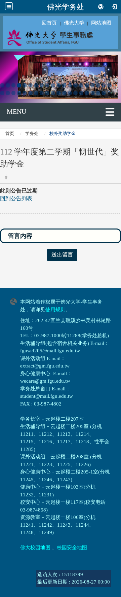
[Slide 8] (42, 85)
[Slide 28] (42, 93)
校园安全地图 (72, 547)
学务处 (31, 133)
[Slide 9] (47, 85)
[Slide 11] (58, 85)
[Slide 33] (70, 93)
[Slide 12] (64, 85)
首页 (9, 133)
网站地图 (101, 23)
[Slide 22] (8, 93)
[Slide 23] (13, 93)
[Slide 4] (19, 85)
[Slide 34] (75, 93)
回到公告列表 (16, 198)
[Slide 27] (36, 93)
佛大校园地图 (35, 547)
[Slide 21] (2, 93)
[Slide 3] (13, 85)
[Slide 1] (2, 85)
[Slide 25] (25, 93)
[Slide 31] (58, 93)
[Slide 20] (109, 85)
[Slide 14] (75, 85)
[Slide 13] (70, 85)
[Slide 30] (53, 93)
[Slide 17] (92, 85)
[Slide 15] (81, 85)
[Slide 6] (30, 85)
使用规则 (55, 309)
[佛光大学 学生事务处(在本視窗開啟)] (60, 37)
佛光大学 (74, 23)
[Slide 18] (98, 85)
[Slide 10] (53, 85)
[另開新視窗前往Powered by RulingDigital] (15, 301)
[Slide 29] (47, 93)
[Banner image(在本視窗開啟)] (60, 76)
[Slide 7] (36, 85)
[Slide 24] (19, 93)
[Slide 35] (81, 93)
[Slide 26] (30, 93)
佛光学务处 (65, 6)
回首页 (49, 23)
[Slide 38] (98, 93)
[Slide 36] (87, 93)
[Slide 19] (104, 85)
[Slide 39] (104, 93)
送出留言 (62, 254)
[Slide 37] (92, 93)
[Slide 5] (25, 85)
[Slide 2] (8, 85)
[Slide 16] (87, 85)
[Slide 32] (64, 93)
